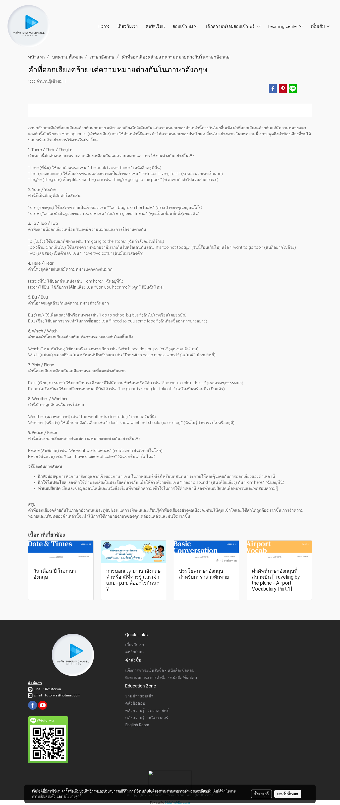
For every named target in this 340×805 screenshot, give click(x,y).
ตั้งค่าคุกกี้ (261, 794)
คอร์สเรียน (155, 26)
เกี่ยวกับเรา (127, 26)
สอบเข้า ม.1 (183, 26)
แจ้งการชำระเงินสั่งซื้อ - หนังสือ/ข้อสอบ (159, 670)
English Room (137, 725)
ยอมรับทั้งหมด (287, 794)
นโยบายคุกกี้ (72, 796)
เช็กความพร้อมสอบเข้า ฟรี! (231, 26)
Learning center (283, 26)
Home (104, 26)
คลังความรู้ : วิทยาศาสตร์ (147, 710)
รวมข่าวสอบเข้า (139, 696)
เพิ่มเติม (318, 26)
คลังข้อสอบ (135, 703)
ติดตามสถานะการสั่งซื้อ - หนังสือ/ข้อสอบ (161, 677)
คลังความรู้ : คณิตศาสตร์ (146, 717)
